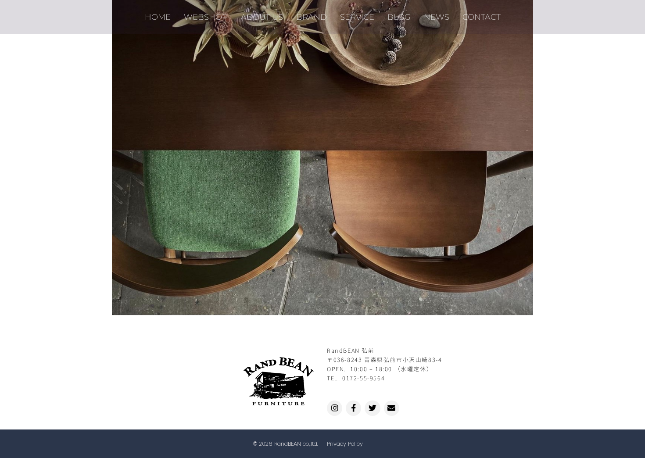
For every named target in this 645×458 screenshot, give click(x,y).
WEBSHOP (206, 16)
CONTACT (481, 16)
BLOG (399, 16)
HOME (158, 16)
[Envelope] (391, 408)
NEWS (436, 16)
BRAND (311, 16)
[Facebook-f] (353, 408)
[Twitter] (372, 408)
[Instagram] (334, 408)
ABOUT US (262, 16)
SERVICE (357, 16)
